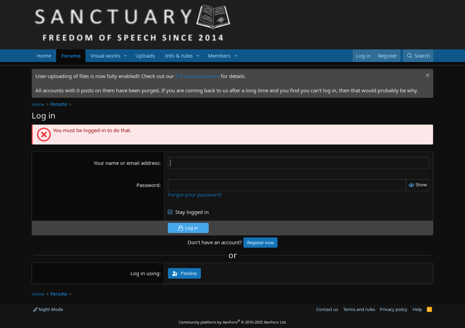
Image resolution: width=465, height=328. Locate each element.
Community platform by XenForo (233, 322)
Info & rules (179, 55)
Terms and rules (359, 309)
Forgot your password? (195, 194)
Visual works (105, 55)
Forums (70, 55)
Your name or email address (126, 162)
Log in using (144, 273)
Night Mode (50, 309)
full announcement (197, 76)
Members (219, 55)
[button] (125, 55)
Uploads (145, 55)
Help (417, 309)
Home (44, 55)
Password (148, 185)
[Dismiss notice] (427, 76)
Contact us (327, 309)
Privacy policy (393, 309)
